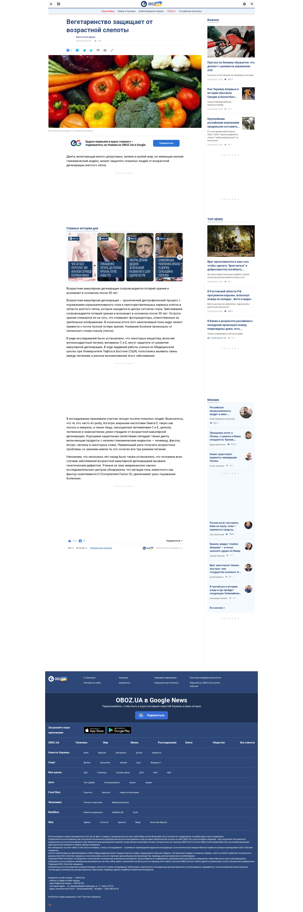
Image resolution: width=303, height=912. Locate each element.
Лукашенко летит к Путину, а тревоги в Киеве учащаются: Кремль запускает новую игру (225, 436)
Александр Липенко (218, 598)
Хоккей (123, 762)
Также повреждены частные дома (225, 333)
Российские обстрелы (190, 11)
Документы (124, 683)
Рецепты (88, 792)
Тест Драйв (89, 782)
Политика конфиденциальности (205, 678)
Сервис (148, 782)
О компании (89, 678)
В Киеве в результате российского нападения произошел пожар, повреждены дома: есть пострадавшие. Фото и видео (230, 325)
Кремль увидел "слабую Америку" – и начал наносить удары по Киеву (225, 547)
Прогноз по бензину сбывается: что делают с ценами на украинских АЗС (231, 66)
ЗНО (155, 772)
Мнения (213, 400)
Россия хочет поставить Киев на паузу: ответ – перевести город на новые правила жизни (224, 526)
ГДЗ (85, 772)
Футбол (87, 762)
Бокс (139, 762)
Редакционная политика (101, 548)
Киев (86, 752)
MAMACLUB (117, 812)
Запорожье (121, 752)
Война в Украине (126, 11)
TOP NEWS (215, 219)
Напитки (106, 792)
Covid (135, 812)
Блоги (188, 742)
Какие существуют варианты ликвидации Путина (223, 457)
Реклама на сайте (92, 683)
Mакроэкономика (120, 802)
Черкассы (156, 752)
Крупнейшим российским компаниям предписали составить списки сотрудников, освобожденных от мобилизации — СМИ (223, 122)
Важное (213, 20)
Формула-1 (156, 762)
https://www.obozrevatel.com (153, 836)
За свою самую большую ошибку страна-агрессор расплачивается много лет (228, 276)
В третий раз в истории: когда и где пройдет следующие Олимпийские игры (225, 590)
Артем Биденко (216, 577)
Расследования (167, 742)
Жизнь (135, 742)
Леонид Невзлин (217, 556)
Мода (138, 822)
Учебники (102, 772)
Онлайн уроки (123, 772)
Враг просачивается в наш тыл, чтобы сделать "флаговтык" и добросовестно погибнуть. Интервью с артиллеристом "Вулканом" (228, 265)
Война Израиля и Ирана (151, 11)
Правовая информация (165, 678)
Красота (122, 822)
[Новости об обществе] (148, 549)
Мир (105, 742)
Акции (132, 782)
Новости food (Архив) (85, 37)
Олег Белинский (217, 534)
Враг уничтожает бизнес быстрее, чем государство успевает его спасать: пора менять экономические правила (225, 569)
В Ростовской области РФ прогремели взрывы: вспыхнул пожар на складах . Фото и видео (229, 295)
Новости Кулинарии (129, 792)
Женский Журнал (158, 822)
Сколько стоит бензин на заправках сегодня (230, 75)
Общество (219, 742)
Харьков (102, 752)
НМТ (169, 772)
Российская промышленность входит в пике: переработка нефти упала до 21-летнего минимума (222, 411)
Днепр (139, 752)
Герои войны (108, 11)
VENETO (171, 11)
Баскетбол (105, 762)
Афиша (87, 822)
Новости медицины (93, 812)
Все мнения (216, 607)
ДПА (141, 772)
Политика (81, 742)
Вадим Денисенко (218, 445)
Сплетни (104, 822)
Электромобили (112, 782)
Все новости (247, 742)
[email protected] (84, 889)
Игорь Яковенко (217, 466)
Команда (123, 678)
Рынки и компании (93, 802)
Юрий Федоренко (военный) (222, 419)
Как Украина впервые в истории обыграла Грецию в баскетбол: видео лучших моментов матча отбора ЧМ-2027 (223, 93)
